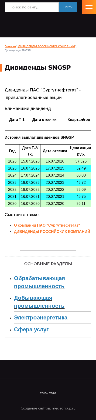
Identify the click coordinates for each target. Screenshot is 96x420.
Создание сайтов (35, 408)
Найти (67, 7)
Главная (10, 46)
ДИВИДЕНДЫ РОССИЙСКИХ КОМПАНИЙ (46, 46)
